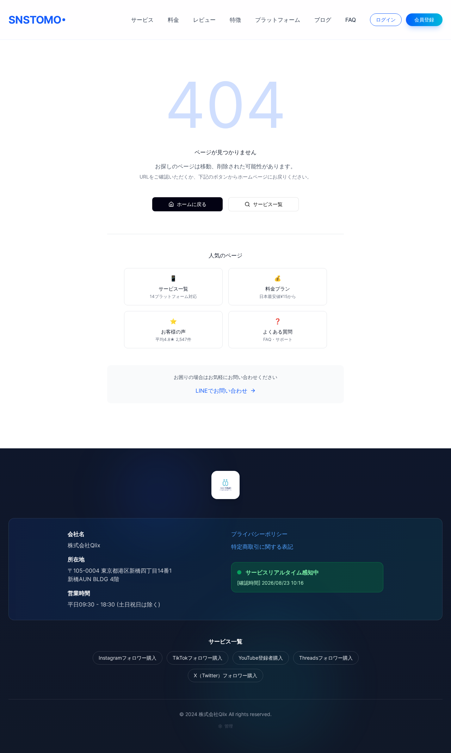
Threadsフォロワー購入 (326, 658)
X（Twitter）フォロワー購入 (225, 675)
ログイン (386, 20)
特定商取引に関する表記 (262, 546)
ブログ (322, 19)
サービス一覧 (268, 204)
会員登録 (424, 20)
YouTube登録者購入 (261, 658)
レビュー (204, 19)
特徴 (235, 19)
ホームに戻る (191, 204)
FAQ (350, 19)
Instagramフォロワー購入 (127, 658)
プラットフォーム (277, 19)
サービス (142, 19)
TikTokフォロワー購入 (197, 658)
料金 (173, 19)
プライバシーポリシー (259, 533)
